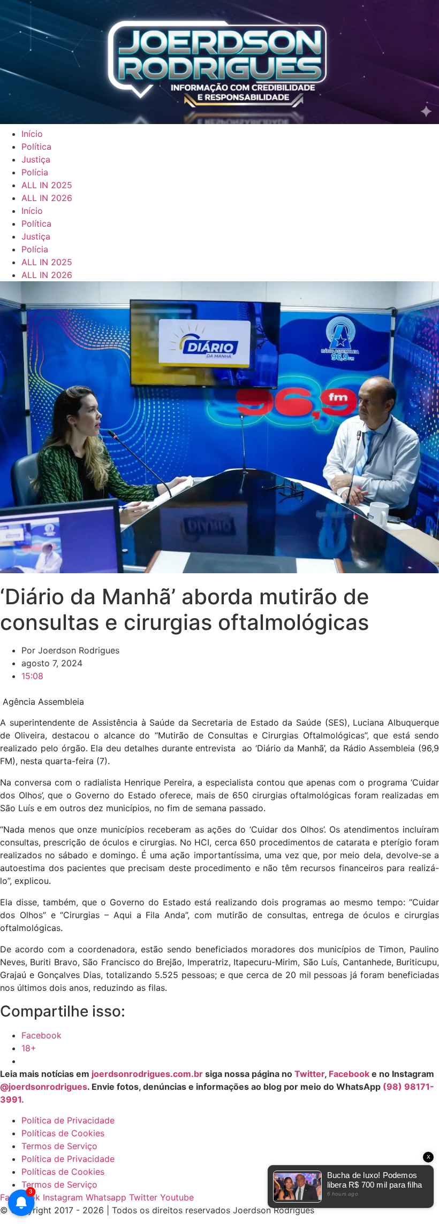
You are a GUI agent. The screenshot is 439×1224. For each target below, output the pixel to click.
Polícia (34, 172)
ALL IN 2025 (46, 185)
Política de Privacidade (68, 1120)
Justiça (35, 159)
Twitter (309, 1073)
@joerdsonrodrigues (43, 1086)
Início (32, 133)
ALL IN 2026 (46, 198)
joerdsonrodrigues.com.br (146, 1073)
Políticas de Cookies (62, 1133)
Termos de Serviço (59, 1146)
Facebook (349, 1073)
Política (36, 146)
